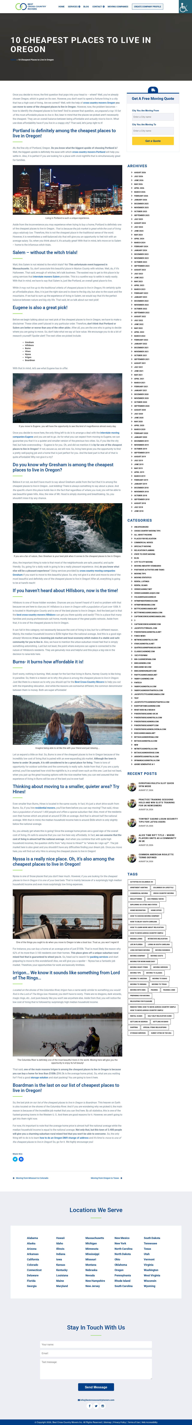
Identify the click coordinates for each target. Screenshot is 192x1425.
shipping (134, 1027)
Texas (147, 1248)
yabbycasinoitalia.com (145, 686)
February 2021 (141, 387)
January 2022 (140, 344)
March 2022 (139, 336)
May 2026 (138, 184)
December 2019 (141, 441)
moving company (137, 956)
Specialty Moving (142, 546)
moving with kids (138, 990)
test (136, 698)
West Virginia (152, 1275)
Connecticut (34, 1270)
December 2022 (141, 301)
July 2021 (138, 367)
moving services (160, 967)
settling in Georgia (139, 1022)
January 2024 (140, 250)
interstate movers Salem (46, 276)
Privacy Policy (119, 1422)
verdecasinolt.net (143, 589)
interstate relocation (158, 939)
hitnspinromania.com (144, 605)
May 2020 (138, 422)
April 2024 (139, 239)
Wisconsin (150, 1280)
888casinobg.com (142, 663)
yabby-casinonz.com (144, 679)
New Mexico (122, 1238)
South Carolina (124, 1286)
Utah (147, 1254)
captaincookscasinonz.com (147, 624)
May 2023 (138, 281)
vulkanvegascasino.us (145, 597)
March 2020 (139, 429)
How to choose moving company (144, 916)
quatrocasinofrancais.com (147, 648)
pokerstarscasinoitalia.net (147, 632)
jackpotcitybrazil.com (145, 628)
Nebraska (91, 1270)
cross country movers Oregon (99, 102)
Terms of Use (134, 1422)
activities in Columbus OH (141, 882)
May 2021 (138, 375)
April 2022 (139, 332)
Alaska (31, 1243)
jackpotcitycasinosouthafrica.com (151, 702)
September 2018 (141, 499)
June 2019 (138, 464)
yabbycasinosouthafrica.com (148, 690)
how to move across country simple (146, 933)
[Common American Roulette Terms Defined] (132, 858)
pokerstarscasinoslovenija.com (150, 729)
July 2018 (138, 507)
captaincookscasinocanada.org (149, 616)
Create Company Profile (147, 6)
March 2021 (139, 383)
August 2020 (140, 410)
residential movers (45, 807)
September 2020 (141, 406)
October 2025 (140, 211)
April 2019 (139, 472)
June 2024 (138, 231)
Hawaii (60, 1238)
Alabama (32, 1238)
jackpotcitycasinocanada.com (149, 694)
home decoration (138, 910)
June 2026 (138, 180)
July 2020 (138, 414)
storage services (138, 1033)
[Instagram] (102, 1406)
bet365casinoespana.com (146, 737)
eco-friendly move (155, 899)
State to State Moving (144, 554)
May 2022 (138, 328)
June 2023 (138, 278)
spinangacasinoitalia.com (147, 760)
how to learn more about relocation (147, 927)
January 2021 (140, 390)
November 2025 (141, 208)
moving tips (135, 973)
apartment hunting (139, 888)
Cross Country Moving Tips (147, 531)
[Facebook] (89, 1406)
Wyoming (149, 1286)
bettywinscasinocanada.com (148, 613)
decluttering (136, 899)
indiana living (136, 939)
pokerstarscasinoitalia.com (148, 718)
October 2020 (140, 402)
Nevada (90, 1275)
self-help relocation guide (160, 1016)
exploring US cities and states (143, 905)
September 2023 (141, 266)
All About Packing (143, 535)
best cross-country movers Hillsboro (36, 614)
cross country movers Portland (88, 152)
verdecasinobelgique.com (146, 593)
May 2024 (138, 235)
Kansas (60, 1264)
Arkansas (33, 1254)
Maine (60, 1280)
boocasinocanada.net (144, 733)
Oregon (119, 1270)
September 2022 (141, 313)
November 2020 (141, 398)
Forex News (139, 636)
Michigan (91, 1243)
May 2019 (138, 468)
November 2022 (141, 305)
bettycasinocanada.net (145, 609)
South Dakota (152, 1238)
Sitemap (107, 1422)
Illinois (60, 1248)
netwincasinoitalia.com (146, 640)
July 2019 (138, 460)
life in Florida (136, 944)
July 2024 (138, 227)
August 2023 (140, 270)
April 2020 (139, 425)
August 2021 (140, 363)
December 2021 (141, 348)
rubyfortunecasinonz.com (147, 706)
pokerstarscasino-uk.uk (146, 714)
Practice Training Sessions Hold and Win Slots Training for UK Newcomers (157, 802)
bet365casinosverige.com (146, 753)
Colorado (32, 1264)
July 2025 (138, 219)
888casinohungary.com (145, 671)
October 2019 (140, 449)
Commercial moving (139, 893)
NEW (136, 745)
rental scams (140, 585)
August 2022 (140, 317)
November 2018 (141, 492)
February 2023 (141, 293)
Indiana (60, 1254)
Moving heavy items (139, 967)
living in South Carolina (159, 944)
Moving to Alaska (154, 973)
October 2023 (140, 262)
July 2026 (138, 176)
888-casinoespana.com (145, 659)
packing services (99, 956)
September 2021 (141, 359)
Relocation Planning (144, 550)
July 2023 (138, 274)
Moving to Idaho (159, 979)
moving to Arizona (138, 979)
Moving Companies (118, 6)
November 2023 (141, 258)
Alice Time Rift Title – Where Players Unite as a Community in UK (157, 838)
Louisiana (62, 1275)
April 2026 (139, 188)
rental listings (141, 581)
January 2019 (140, 484)
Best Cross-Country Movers (89, 682)
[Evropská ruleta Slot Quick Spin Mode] (132, 786)
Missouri (91, 1259)
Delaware (33, 1275)
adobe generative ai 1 (144, 764)
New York (120, 1243)
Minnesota (92, 1248)
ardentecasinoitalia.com (146, 757)
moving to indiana (138, 984)
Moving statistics (142, 578)
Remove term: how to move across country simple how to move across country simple (153, 1008)
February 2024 (141, 246)
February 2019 (141, 480)
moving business (162, 950)
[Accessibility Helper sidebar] (185, 6)
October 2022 (140, 309)
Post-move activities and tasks (149, 570)
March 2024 (139, 243)
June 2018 (138, 511)
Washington (151, 1270)
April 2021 (139, 379)
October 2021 (140, 355)
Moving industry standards (147, 566)
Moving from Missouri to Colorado (32, 1178)
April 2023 (139, 285)
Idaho (59, 1243)
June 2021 (138, 371)
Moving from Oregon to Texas (105, 1178)
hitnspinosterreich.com (146, 601)
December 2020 (141, 394)
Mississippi (92, 1254)
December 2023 (141, 254)
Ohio (117, 1259)
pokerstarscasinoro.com (146, 722)
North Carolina (123, 1248)
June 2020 (138, 418)
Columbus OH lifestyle (163, 888)
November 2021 (141, 352)
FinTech (138, 683)
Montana (91, 1264)
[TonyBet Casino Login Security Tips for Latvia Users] (132, 822)
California (33, 1259)
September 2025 (141, 215)
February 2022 (141, 340)
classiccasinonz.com (144, 651)
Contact (97, 6)
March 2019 (139, 476)
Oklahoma (121, 1264)
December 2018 (141, 488)
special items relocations (154, 1027)
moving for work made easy (142, 962)
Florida (31, 1280)
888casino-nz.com (142, 667)
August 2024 (140, 223)
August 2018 (140, 503)
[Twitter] (96, 1406)
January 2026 (140, 200)
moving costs (157, 956)
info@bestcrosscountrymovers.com (97, 1400)
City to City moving (143, 562)
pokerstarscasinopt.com (146, 725)
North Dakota (123, 1254)
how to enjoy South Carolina (143, 922)
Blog (86, 6)
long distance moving (140, 950)
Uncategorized (141, 527)
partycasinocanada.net (145, 675)
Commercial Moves (143, 543)
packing (154, 990)
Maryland (62, 1286)
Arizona (31, 1248)
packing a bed (169, 990)
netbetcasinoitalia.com (145, 749)
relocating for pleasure (141, 1001)
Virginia (148, 1264)
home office (156, 910)
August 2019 (140, 457)
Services (73, 6)
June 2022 (138, 324)
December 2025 (141, 204)
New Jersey (93, 1286)
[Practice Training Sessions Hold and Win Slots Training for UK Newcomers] (132, 803)
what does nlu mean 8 (144, 710)
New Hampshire (95, 1280)
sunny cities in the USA (161, 1033)
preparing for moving (140, 996)
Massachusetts (95, 1238)
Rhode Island (122, 1280)
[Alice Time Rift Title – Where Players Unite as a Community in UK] (132, 838)
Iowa (59, 1259)
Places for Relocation (145, 539)
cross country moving (163, 893)
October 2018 (140, 496)
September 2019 (141, 453)
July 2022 (138, 320)
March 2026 (139, 192)
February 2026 (141, 196)
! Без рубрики (140, 655)
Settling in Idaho (160, 1022)
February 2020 (141, 433)
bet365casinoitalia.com (145, 741)
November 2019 (141, 445)
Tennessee (150, 1243)
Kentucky (62, 1270)
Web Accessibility (150, 1422)
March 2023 (139, 289)
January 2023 (140, 297)
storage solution (39, 1077)
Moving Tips (140, 574)
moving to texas (159, 984)
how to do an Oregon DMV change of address (64, 1137)
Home (61, 6)
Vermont (149, 1259)
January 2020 (140, 437)
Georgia (32, 1286)
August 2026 (140, 173)
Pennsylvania (123, 1275)
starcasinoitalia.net (144, 644)
